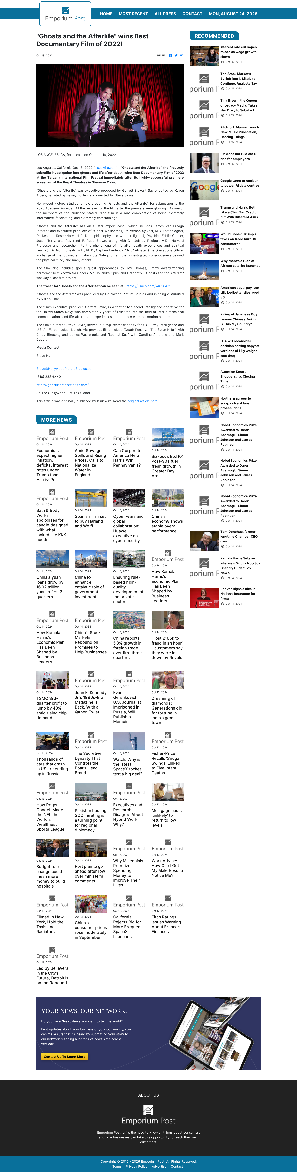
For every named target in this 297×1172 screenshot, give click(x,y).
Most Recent (133, 13)
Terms (117, 1166)
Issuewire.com (105, 168)
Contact (192, 13)
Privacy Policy (136, 1166)
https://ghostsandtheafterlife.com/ (62, 385)
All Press (165, 13)
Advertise (159, 1166)
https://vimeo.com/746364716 (149, 286)
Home (106, 13)
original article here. (143, 401)
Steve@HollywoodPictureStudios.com (65, 369)
